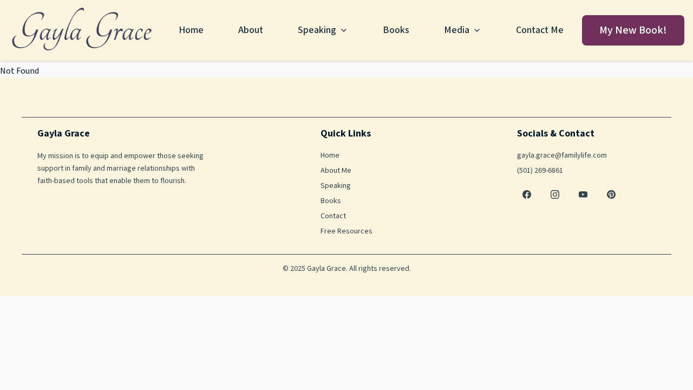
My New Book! (633, 30)
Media (456, 30)
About (250, 30)
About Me (336, 171)
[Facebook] (527, 194)
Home (191, 30)
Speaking (317, 30)
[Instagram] (555, 194)
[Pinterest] (611, 194)
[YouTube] (583, 194)
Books (396, 30)
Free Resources (346, 231)
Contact (333, 216)
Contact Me (540, 30)
